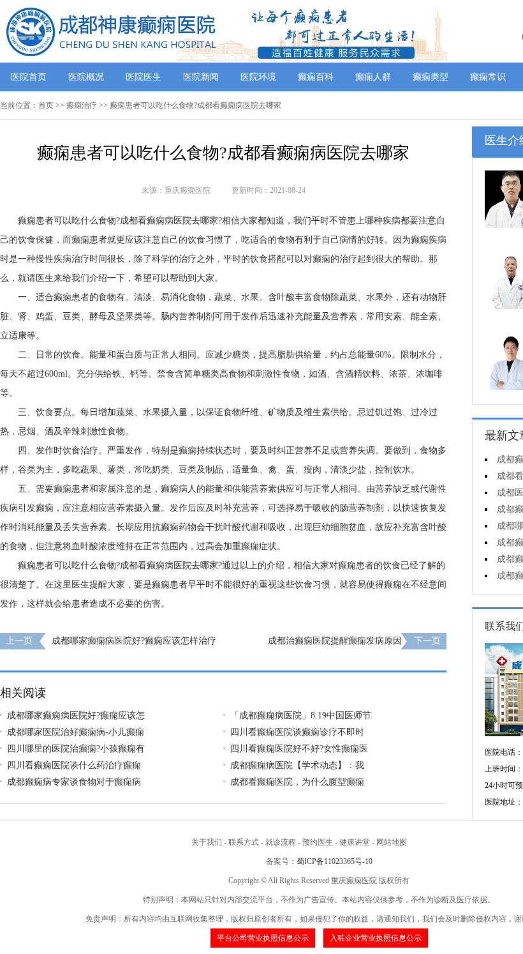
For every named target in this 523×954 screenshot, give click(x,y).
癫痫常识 (488, 77)
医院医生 (143, 77)
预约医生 (317, 842)
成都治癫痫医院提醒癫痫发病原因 (335, 641)
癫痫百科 (316, 77)
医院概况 (86, 77)
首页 (46, 105)
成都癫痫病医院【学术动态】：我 (297, 765)
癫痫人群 (373, 77)
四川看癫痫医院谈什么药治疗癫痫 (74, 765)
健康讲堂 (354, 842)
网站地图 (391, 842)
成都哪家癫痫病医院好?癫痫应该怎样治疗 (134, 641)
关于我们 (206, 842)
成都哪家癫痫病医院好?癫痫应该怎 (76, 715)
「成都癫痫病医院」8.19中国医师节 (300, 715)
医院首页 (29, 77)
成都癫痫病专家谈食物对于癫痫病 (74, 782)
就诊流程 (280, 842)
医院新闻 (201, 77)
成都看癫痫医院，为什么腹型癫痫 (297, 782)
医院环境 (258, 77)
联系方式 (243, 842)
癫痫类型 (430, 77)
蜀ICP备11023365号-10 (334, 861)
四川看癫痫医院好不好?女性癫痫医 (299, 748)
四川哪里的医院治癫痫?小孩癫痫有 (76, 748)
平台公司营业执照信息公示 (263, 938)
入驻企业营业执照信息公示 (376, 938)
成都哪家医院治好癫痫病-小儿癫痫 (75, 732)
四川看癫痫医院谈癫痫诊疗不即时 (297, 732)
